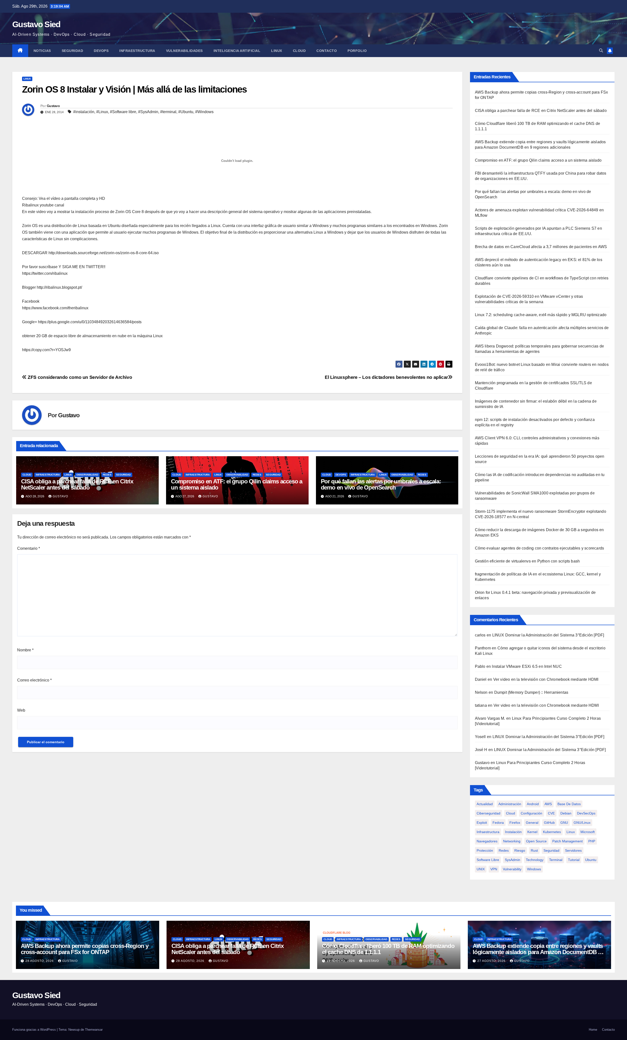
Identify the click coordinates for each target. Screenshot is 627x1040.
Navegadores (487, 841)
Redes (107, 474)
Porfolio (357, 51)
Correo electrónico (34, 680)
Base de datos (569, 804)
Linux (276, 51)
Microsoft (587, 832)
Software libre (488, 860)
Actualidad (485, 804)
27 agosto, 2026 (491, 961)
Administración (509, 804)
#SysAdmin (148, 112)
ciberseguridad (488, 813)
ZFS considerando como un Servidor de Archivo (79, 377)
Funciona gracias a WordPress (34, 1029)
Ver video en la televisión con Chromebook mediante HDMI (546, 679)
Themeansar (94, 1029)
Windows (534, 869)
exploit (482, 823)
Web (21, 710)
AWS (548, 804)
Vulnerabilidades (184, 51)
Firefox (514, 823)
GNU (564, 823)
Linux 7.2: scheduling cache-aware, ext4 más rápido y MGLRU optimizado (541, 315)
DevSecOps (586, 813)
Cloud (299, 51)
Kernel (532, 832)
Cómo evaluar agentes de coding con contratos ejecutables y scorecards (539, 548)
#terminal (168, 112)
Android (533, 804)
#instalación (83, 112)
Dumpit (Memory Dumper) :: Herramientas (531, 692)
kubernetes (552, 832)
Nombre (25, 650)
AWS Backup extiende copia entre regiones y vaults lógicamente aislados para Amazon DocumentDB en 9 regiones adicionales (538, 952)
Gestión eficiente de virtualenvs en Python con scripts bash (527, 561)
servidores (573, 850)
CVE (551, 813)
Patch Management (567, 841)
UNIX (481, 869)
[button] (601, 50)
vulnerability (512, 869)
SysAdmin (512, 860)
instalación (513, 832)
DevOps (101, 51)
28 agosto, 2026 (40, 961)
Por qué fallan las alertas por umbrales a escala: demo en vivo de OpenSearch (381, 484)
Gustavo (53, 106)
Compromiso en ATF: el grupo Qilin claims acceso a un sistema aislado (236, 484)
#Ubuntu (185, 112)
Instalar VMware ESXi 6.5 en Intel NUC (527, 666)
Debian (565, 813)
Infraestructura (137, 51)
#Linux (102, 112)
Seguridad (72, 51)
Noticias (42, 51)
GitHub (549, 823)
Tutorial (573, 860)
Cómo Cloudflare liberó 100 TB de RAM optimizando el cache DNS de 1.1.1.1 (388, 949)
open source (536, 841)
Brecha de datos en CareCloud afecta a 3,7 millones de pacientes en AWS (541, 247)
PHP (591, 841)
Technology (534, 860)
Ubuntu (590, 860)
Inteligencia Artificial (237, 51)
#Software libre (123, 112)
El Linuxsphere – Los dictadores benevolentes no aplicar (386, 377)
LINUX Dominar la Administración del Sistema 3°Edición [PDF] (548, 635)
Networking (511, 841)
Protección (485, 850)
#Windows (204, 112)
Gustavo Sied (36, 24)
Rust (534, 850)
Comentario (28, 548)
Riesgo (519, 850)
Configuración (531, 813)
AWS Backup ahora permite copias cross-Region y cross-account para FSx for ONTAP (84, 949)
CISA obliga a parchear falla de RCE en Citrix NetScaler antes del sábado (77, 484)
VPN (493, 869)
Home (593, 1029)
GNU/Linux (582, 823)
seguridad (551, 850)
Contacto (326, 51)
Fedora (498, 823)
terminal (555, 860)
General (532, 823)
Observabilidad (87, 474)
